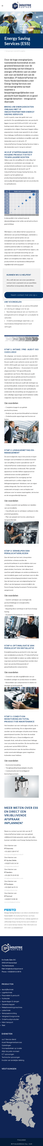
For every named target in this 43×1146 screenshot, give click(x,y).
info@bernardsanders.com (13, 878)
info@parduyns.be (10, 890)
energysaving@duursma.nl (13, 854)
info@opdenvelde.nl (11, 866)
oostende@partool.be (12, 902)
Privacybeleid (21, 1140)
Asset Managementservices (12, 1042)
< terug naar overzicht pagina (14, 51)
